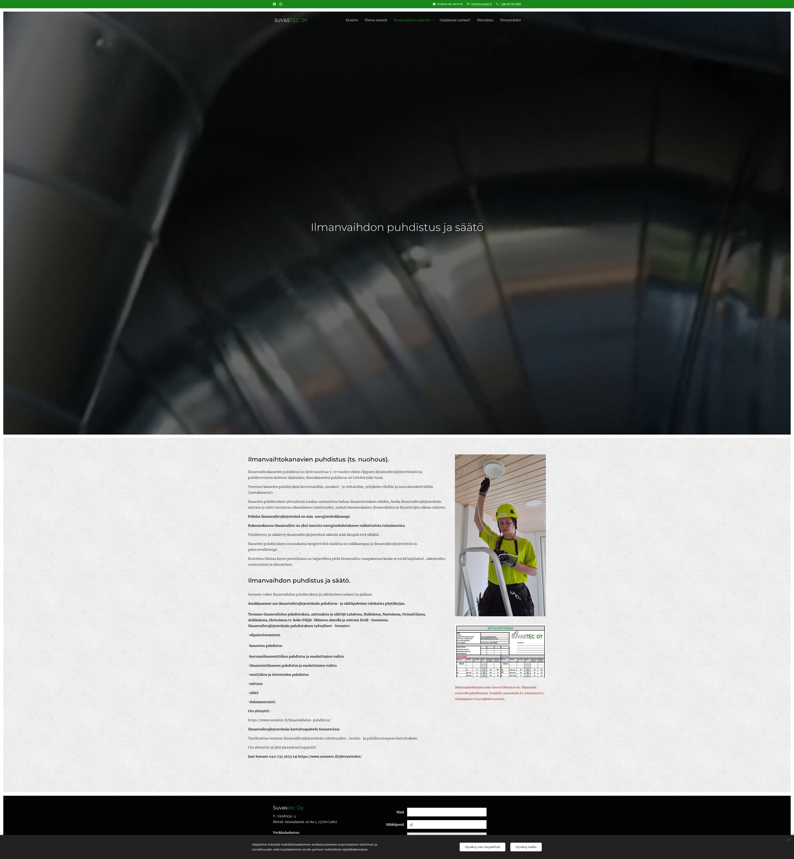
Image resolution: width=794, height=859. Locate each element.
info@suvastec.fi (481, 4)
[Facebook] (274, 4)
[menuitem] (353, 20)
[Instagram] (280, 4)
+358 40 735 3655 (510, 4)
